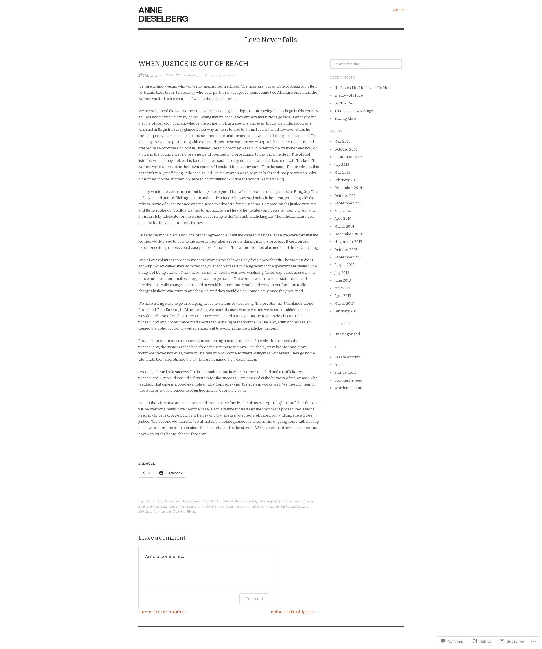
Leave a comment (222, 75)
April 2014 (342, 218)
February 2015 (346, 180)
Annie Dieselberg (163, 14)
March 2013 (344, 303)
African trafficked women (163, 501)
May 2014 (342, 211)
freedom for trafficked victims (157, 506)
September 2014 (348, 203)
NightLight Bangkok (294, 506)
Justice (230, 506)
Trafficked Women (184, 511)
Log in (339, 365)
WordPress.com (348, 388)
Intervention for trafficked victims (202, 506)
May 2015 (342, 172)
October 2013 (345, 249)
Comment (254, 598)
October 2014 (346, 195)
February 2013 (346, 311)
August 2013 (344, 265)
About (398, 10)
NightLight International (154, 511)
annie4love (172, 75)
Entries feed (345, 372)
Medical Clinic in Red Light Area (293, 612)
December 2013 (348, 234)
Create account (347, 357)
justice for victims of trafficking (258, 506)
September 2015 (348, 157)
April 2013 (342, 295)
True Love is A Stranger (354, 111)
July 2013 (341, 273)
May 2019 (342, 141)
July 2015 (341, 164)
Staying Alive (345, 118)
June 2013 (342, 280)
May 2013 (342, 288)
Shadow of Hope (348, 95)
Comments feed (348, 380)
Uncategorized (197, 75)
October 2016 (346, 149)
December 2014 (348, 188)
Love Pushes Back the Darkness (164, 612)
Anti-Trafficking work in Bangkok (282, 501)
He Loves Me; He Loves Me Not (362, 88)
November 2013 (348, 241)
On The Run (344, 103)
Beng (310, 501)
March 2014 (344, 226)
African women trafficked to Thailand (207, 501)
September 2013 (348, 257)
